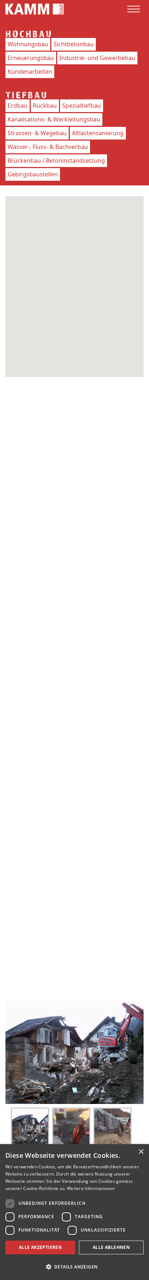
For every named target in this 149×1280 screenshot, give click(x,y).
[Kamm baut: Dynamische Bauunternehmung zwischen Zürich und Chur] (34, 8)
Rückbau (45, 106)
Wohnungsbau (28, 44)
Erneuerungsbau (31, 58)
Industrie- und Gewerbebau (97, 58)
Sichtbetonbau (74, 44)
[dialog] (74, 1212)
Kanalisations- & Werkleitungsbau (54, 119)
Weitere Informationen (91, 1188)
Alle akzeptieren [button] (40, 1247)
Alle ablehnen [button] (111, 1247)
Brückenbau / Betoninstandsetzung (56, 160)
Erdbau (17, 106)
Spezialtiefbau (81, 106)
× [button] (141, 1152)
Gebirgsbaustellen (33, 174)
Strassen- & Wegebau (37, 133)
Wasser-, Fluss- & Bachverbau (48, 147)
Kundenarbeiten (30, 72)
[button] (74, 1267)
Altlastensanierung (98, 133)
